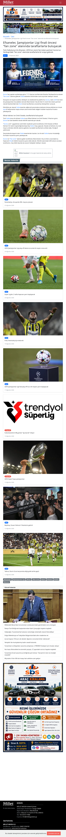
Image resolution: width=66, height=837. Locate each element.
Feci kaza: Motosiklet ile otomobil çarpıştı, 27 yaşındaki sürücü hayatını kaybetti (30, 649)
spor (4, 109)
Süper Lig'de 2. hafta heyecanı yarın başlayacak (20, 294)
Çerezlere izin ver (53, 833)
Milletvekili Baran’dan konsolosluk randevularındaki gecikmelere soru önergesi (30, 625)
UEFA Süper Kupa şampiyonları (15, 479)
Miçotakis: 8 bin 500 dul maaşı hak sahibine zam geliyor (22, 658)
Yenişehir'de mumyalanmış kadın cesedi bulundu (20, 642)
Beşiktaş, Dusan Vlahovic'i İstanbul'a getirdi (19, 525)
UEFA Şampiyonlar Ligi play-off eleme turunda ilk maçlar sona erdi (26, 248)
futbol (23, 96)
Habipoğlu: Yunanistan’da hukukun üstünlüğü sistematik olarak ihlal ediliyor (29, 632)
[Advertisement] (33, 776)
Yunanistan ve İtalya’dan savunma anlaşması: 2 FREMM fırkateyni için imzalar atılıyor (32, 646)
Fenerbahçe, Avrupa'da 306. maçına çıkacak (19, 202)
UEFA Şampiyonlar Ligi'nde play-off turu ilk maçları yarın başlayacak (26, 387)
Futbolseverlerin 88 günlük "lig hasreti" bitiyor (19, 433)
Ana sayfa (6, 36)
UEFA (55, 100)
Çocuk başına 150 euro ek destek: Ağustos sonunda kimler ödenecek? (27, 639)
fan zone (6, 96)
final (20, 104)
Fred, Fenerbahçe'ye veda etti (14, 340)
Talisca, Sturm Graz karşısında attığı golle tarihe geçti (22, 571)
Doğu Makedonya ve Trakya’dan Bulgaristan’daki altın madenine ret (26, 635)
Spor (12, 36)
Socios (5, 94)
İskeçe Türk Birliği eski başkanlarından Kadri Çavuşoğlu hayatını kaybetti (28, 628)
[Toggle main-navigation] (60, 2)
